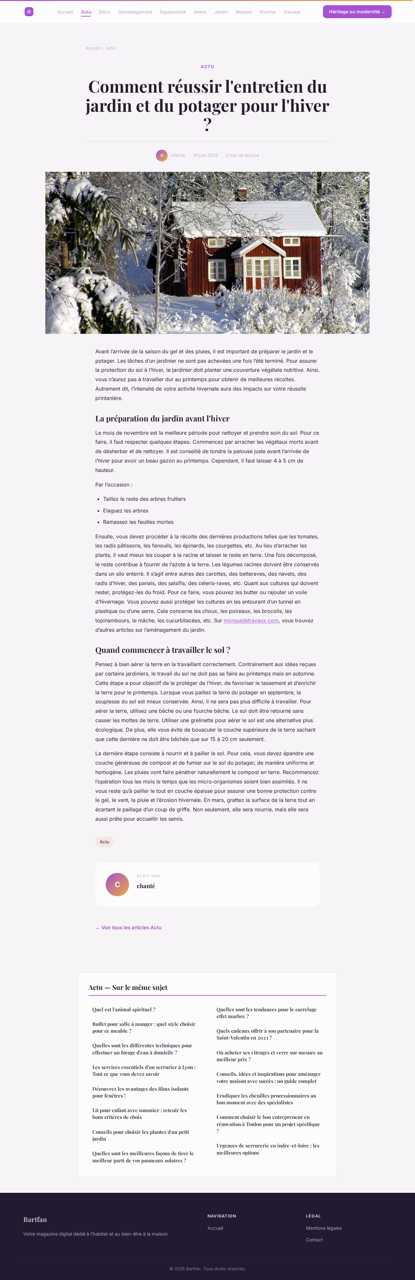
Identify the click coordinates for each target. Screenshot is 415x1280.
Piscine (268, 11)
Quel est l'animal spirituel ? (123, 1009)
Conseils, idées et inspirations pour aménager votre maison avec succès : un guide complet (269, 1077)
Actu (86, 11)
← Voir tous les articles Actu (128, 927)
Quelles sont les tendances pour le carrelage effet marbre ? (267, 1012)
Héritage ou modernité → (357, 11)
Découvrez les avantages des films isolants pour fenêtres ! (140, 1092)
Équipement (173, 11)
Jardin (221, 11)
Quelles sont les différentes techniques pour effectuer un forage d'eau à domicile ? (142, 1048)
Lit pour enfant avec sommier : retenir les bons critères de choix (139, 1113)
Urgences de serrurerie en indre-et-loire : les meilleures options (268, 1149)
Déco (104, 11)
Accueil (65, 11)
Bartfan (35, 1219)
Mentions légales (324, 1228)
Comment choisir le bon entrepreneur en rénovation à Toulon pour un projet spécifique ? (268, 1124)
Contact (314, 1239)
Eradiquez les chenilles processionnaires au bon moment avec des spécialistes (266, 1099)
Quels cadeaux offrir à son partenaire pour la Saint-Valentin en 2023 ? (268, 1034)
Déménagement (135, 11)
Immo (200, 11)
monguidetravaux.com (251, 620)
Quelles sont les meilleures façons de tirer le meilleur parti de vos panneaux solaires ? (143, 1156)
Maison (244, 11)
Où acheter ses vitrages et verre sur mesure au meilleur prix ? (270, 1056)
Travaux (292, 11)
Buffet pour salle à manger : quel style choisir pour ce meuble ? (144, 1027)
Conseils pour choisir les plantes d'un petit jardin (140, 1135)
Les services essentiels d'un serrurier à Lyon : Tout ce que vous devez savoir (144, 1070)
